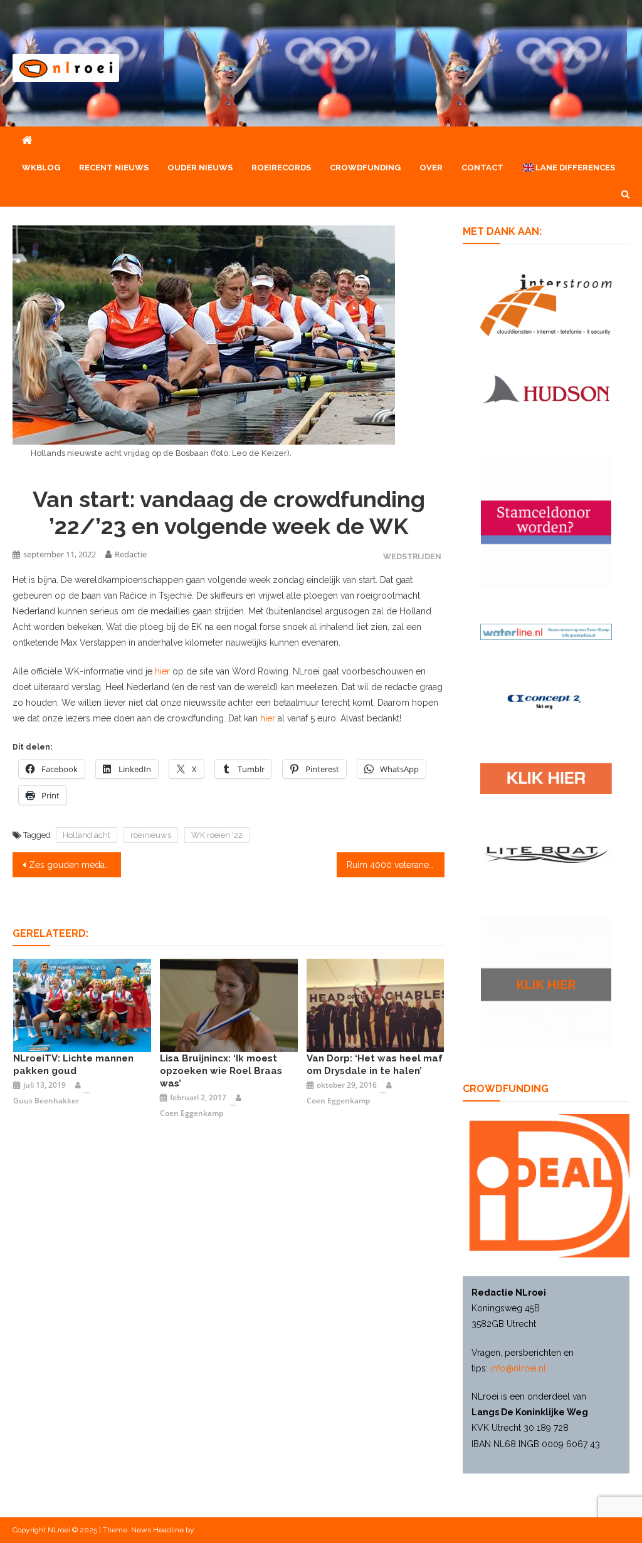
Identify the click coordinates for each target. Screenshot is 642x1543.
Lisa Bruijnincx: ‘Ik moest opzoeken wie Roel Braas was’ (221, 1071)
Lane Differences (574, 167)
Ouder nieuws (200, 167)
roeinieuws (150, 835)
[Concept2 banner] (545, 701)
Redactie (131, 554)
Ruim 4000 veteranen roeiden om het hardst (396, 865)
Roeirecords (281, 167)
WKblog (41, 167)
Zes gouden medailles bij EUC (74, 865)
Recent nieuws (114, 167)
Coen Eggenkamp (191, 1113)
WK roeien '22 (217, 835)
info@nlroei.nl (518, 1368)
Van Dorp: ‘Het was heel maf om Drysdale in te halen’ (375, 1064)
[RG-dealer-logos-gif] (545, 778)
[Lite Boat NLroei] (545, 854)
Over (431, 167)
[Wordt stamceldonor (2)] (546, 521)
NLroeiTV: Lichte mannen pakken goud (73, 1064)
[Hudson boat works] (545, 387)
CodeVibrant (217, 1529)
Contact (482, 167)
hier (162, 671)
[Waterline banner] (545, 631)
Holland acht (86, 835)
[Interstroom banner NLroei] (545, 304)
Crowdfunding (365, 167)
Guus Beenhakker (46, 1100)
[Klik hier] (546, 981)
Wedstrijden (412, 556)
